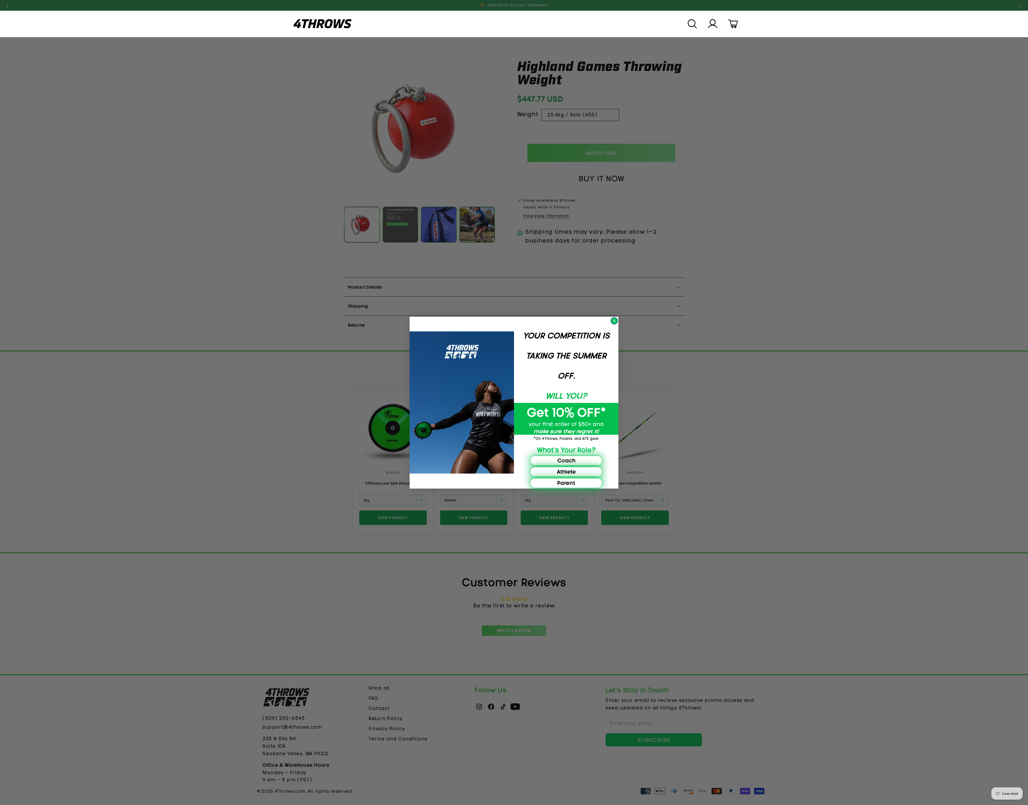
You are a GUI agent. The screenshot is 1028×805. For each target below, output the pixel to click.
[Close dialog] (614, 321)
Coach (566, 460)
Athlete (566, 471)
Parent (566, 482)
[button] (693, 24)
